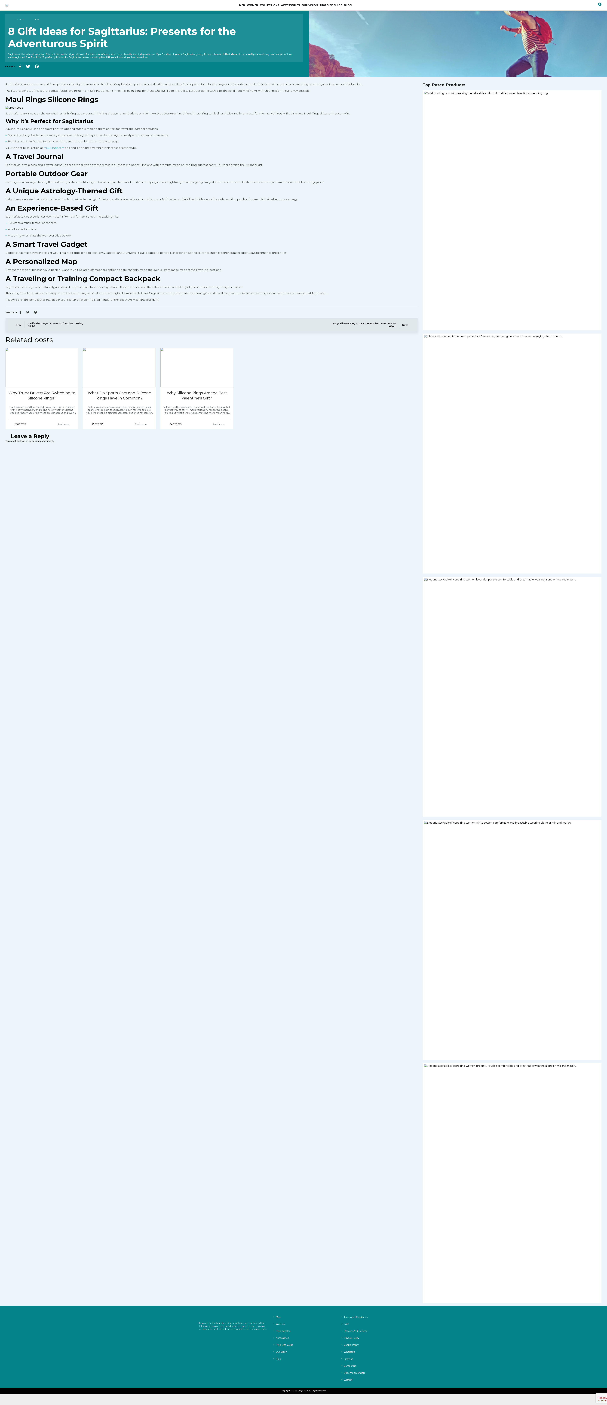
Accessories (282, 1338)
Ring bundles (283, 1331)
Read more (63, 424)
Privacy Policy (351, 1338)
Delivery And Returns (355, 1331)
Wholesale (349, 1351)
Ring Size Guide (331, 5)
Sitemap (348, 1359)
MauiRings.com (54, 147)
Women (280, 1324)
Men (278, 1317)
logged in (25, 441)
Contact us (350, 1366)
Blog (348, 5)
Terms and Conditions (356, 1317)
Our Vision (310, 5)
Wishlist (348, 1379)
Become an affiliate (354, 1372)
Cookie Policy (351, 1345)
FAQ (346, 1324)
